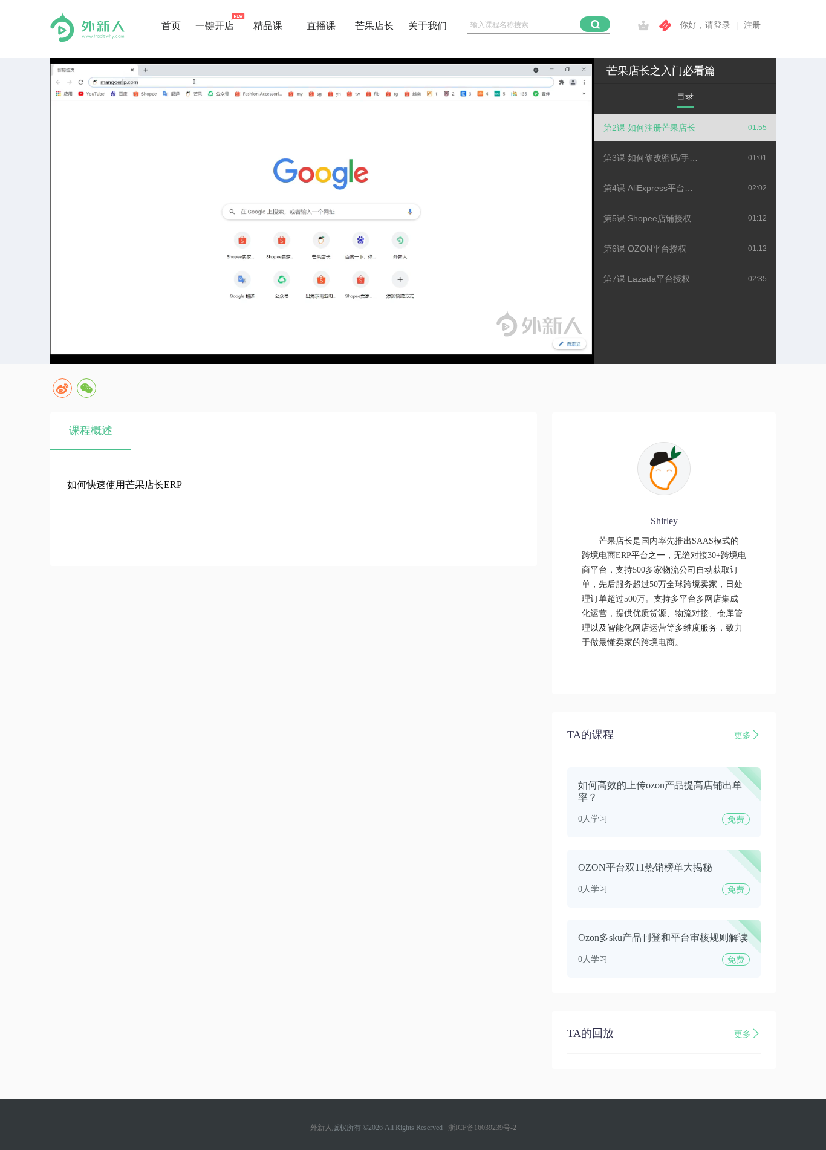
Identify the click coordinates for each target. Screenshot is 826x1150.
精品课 (267, 26)
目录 (685, 96)
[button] (595, 24)
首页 (171, 26)
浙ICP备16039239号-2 (482, 1127)
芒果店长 (374, 26)
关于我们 (427, 26)
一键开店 (214, 26)
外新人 (321, 1127)
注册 (752, 25)
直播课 (321, 26)
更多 (742, 735)
